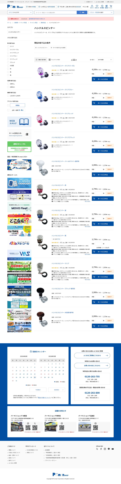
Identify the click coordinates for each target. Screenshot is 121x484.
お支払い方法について (14, 452)
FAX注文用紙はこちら (32, 450)
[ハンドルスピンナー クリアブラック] (42, 144)
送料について (12, 460)
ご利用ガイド (89, 1)
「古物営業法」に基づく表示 (52, 455)
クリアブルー (13, 56)
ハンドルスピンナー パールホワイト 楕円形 (65, 161)
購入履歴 (102, 7)
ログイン (92, 7)
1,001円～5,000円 (15, 96)
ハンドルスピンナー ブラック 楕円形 (63, 289)
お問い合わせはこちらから (92, 365)
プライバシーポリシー (51, 460)
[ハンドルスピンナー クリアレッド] (42, 120)
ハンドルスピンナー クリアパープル (63, 66)
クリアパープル (14, 49)
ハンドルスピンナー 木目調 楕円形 (63, 312)
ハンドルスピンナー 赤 (59, 185)
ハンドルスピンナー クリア (60, 263)
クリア (12, 46)
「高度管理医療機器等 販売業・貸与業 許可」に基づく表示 (60, 458)
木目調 (12, 65)
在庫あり (12, 87)
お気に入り (97, 7)
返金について (12, 458)
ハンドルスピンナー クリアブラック (63, 137)
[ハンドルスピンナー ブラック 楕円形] (42, 295)
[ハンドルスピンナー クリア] (42, 270)
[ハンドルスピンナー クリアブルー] (42, 96)
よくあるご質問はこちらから (92, 355)
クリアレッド (13, 59)
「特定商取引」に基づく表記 (52, 452)
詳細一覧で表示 (42, 59)
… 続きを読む (87, 201)
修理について (30, 452)
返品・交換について (14, 455)
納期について (12, 450)
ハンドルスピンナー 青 (59, 210)
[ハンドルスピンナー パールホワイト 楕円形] (42, 168)
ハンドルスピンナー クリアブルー (62, 90)
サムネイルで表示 (55, 59)
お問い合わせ (110, 1)
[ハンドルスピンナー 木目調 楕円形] (42, 319)
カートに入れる (103, 79)
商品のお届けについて (44, 397)
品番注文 (106, 7)
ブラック (12, 62)
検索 (83, 12)
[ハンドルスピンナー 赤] (42, 192)
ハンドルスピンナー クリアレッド (62, 113)
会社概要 (47, 450)
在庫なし (12, 84)
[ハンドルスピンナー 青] (42, 217)
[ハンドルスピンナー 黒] (42, 242)
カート (110, 7)
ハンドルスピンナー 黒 (59, 235)
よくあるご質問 (100, 1)
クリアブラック (14, 53)
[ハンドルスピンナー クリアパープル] (42, 72)
